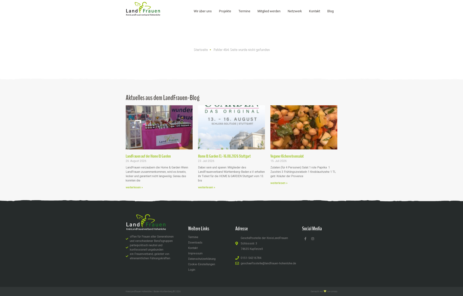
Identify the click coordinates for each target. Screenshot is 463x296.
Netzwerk (295, 11)
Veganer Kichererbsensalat (287, 156)
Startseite (201, 49)
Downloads (195, 242)
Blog (330, 11)
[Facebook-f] (305, 238)
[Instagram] (312, 238)
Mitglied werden (269, 11)
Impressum (195, 253)
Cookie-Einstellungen (201, 264)
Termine (244, 11)
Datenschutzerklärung (202, 259)
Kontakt (314, 11)
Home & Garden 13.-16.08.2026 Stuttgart (224, 156)
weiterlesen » (134, 187)
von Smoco (332, 291)
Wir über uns (203, 11)
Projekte (225, 11)
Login (191, 269)
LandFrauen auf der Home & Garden (148, 156)
